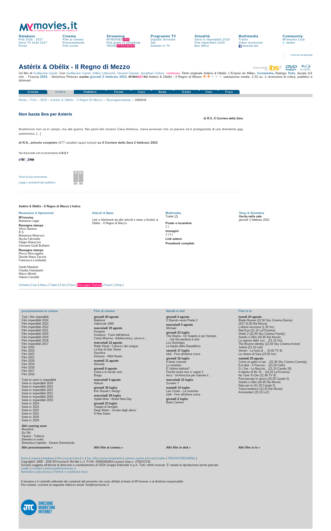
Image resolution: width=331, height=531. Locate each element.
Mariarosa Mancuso (31, 235)
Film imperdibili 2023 (35, 323)
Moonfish (28, 429)
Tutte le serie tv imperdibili (39, 380)
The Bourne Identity (251, 344)
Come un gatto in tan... (253, 362)
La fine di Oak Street (107, 349)
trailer (161, 458)
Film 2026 (26, 39)
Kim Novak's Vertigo (107, 391)
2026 (35, 42)
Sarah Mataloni (28, 267)
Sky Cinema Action (286, 344)
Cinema (69, 36)
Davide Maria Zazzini (32, 257)
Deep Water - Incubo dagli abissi (115, 410)
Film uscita (70, 45)
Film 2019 (28, 364)
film (33, 100)
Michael (171, 328)
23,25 (264, 388)
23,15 (259, 392)
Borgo (98, 375)
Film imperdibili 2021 (35, 330)
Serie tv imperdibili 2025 (212, 39)
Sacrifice (99, 353)
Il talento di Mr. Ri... (251, 372)
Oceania (99, 331)
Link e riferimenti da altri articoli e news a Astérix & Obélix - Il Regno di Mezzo (125, 221)
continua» (173, 73)
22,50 (261, 320)
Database (27, 36)
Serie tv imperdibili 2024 (37, 383)
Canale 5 (282, 378)
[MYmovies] (52, 30)
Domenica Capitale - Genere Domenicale (48, 442)
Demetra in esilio (32, 439)
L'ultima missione (249, 327)
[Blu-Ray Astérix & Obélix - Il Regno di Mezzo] (305, 69)
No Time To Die (248, 375)
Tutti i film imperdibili (35, 317)
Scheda (33, 92)
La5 (259, 347)
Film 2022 (28, 354)
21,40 (264, 375)
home (24, 458)
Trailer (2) (172, 216)
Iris (271, 327)
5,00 (249, 323)
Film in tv (245, 311)
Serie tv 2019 (30, 420)
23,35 (272, 378)
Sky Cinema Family (271, 333)
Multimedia (248, 36)
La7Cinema (267, 330)
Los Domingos (175, 342)
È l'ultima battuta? (178, 368)
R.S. (22, 232)
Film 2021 (28, 357)
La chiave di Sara (249, 354)
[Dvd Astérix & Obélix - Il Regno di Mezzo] (291, 69)
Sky (153, 42)
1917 (241, 323)
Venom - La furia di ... (252, 350)
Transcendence (248, 388)
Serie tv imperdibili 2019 (37, 400)
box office (93, 458)
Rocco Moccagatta (31, 253)
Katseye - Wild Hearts (108, 356)
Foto (209, 92)
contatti (37, 468)
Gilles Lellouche (104, 73)
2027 (39, 39)
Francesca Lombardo (32, 260)
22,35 (273, 362)
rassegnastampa (119, 100)
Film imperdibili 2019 (35, 337)
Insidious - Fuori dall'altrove (111, 335)
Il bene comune (176, 362)
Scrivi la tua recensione (33, 176)
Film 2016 (28, 374)
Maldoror (99, 320)
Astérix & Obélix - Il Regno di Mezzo (76, 100)
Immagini (172, 231)
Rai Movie (259, 323)
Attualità (202, 36)
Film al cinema (73, 39)
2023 (43, 76)
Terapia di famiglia (106, 406)
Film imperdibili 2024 (35, 320)
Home (23, 100)
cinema (35, 458)
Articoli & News (102, 213)
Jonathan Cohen (152, 73)
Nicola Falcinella (29, 239)
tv (83, 458)
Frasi (229, 92)
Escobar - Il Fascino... (253, 365)
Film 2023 (28, 350)
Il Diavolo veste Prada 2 (181, 320)
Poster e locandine (179, 223)
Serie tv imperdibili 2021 (37, 393)
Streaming (116, 36)
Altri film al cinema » (108, 447)
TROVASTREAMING (181, 458)
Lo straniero (173, 365)
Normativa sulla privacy (36, 471)
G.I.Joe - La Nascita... (253, 368)
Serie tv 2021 (30, 413)
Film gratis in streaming (123, 42)
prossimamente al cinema (40, 311)
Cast (141, 92)
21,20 (258, 385)
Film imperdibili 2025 (210, 42)
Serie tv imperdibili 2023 (37, 386)
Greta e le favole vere (108, 372)
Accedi (151, 458)
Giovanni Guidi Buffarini (34, 245)
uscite (68, 458)
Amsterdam (246, 392)
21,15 (255, 330)
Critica (60, 92)
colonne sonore (134, 458)
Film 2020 (28, 360)
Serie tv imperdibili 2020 (37, 396)
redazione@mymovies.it (60, 468)
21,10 (252, 347)
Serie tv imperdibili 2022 (37, 390)
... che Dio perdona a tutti (182, 339)
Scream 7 (172, 383)
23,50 (266, 354)
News (163, 92)
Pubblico (90, 92)
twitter (290, 42)
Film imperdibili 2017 (35, 344)
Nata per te (245, 385)
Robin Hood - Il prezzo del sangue (116, 346)
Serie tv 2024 (30, 403)
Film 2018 (28, 367)
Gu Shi (26, 432)
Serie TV (25, 42)
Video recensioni (251, 42)
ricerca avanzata (301, 55)
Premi (23, 45)
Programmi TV (163, 36)
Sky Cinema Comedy (292, 362)
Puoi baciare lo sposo (252, 378)
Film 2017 (28, 371)
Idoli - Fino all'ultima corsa (183, 354)
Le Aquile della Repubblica (183, 346)
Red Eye (244, 330)
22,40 (254, 333)
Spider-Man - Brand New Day (113, 399)
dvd (77, 458)
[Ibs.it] (267, 69)
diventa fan (250, 45)
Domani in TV (160, 45)
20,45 (262, 337)
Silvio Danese (28, 228)
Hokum (98, 383)
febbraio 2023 (116, 76)
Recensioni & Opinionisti (36, 213)
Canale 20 (283, 368)
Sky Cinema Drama (278, 320)
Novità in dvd (175, 311)
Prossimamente (74, 42)
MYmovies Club (294, 39)
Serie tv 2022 (30, 410)
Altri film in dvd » (178, 447)
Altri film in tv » (249, 447)
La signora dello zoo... (252, 340)
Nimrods (99, 364)
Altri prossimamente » (37, 447)
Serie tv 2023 (30, 406)
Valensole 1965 (104, 323)
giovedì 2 (97, 76)
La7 (265, 392)
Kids (291, 73)
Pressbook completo (180, 243)
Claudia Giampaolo (31, 270)
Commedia (265, 73)
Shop (118, 285)
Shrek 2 (243, 333)
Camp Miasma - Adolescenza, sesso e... (120, 338)
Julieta (242, 347)
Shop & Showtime (251, 213)
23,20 (273, 365)
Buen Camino (175, 402)
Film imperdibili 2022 (35, 327)
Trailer (243, 39)
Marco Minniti (27, 273)
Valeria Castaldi (29, 277)
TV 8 (278, 350)
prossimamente (112, 458)
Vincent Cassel (127, 73)
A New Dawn (102, 413)
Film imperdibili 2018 (35, 340)
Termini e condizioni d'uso (71, 471)
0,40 (271, 350)
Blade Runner (247, 320)
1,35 (265, 327)
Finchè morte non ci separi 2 (184, 372)
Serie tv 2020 (30, 417)
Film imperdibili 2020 (35, 333)
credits (25, 468)
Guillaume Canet (45, 73)
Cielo (280, 365)
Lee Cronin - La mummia (182, 391)
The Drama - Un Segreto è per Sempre (191, 336)
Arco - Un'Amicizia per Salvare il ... (189, 375)
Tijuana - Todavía (33, 436)
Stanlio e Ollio (247, 337)
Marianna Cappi (29, 221)
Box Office (202, 45)
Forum (119, 92)
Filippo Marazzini (30, 242)
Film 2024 (28, 347)
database (48, 458)
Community (293, 36)
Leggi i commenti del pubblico (37, 182)
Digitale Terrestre (163, 39)
